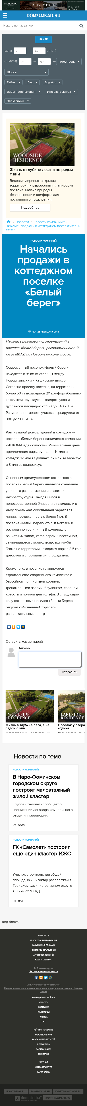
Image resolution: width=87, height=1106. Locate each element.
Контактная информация (43, 940)
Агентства (43, 1054)
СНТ (44, 1021)
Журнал (43, 1062)
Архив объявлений (43, 955)
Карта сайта (43, 1072)
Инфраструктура (43, 1067)
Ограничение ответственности (43, 985)
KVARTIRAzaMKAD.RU (58, 1097)
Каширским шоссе (50, 380)
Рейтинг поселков (43, 1030)
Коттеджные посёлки (43, 997)
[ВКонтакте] (9, 627)
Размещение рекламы (43, 945)
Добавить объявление (44, 950)
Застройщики (43, 1049)
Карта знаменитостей (43, 1039)
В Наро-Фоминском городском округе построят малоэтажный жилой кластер (41, 787)
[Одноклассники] (13, 627)
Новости (22, 222)
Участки (43, 1002)
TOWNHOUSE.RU (40, 1091)
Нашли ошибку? (43, 959)
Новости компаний (49, 222)
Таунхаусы (44, 1012)
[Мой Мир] (23, 627)
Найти (43, 39)
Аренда (44, 1017)
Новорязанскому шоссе (50, 354)
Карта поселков (43, 1035)
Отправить (69, 672)
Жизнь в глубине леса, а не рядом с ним (41, 171)
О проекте (43, 935)
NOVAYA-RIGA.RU (15, 1091)
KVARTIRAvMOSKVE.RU (68, 1091)
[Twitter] (18, 627)
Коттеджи (43, 1007)
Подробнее (30, 207)
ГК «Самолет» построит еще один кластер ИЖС (42, 850)
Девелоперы (43, 1044)
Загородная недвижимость (43, 971)
